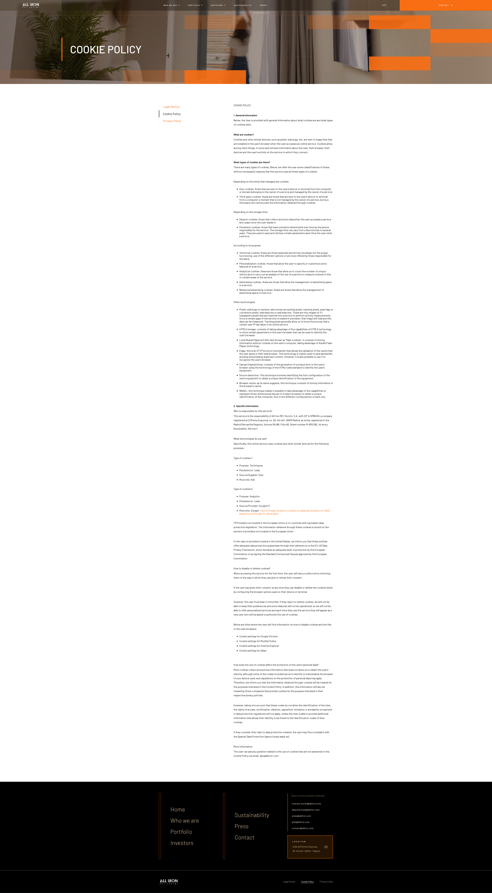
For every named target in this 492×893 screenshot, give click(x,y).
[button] (171, 5)
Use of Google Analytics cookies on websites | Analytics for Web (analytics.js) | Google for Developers (284, 512)
